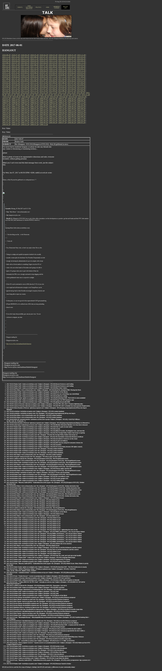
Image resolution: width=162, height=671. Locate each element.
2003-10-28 (34, 115)
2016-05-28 (62, 81)
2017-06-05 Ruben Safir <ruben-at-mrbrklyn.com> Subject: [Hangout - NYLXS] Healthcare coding (37, 396)
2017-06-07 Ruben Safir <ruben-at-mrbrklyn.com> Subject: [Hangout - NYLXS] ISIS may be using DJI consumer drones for (45, 443)
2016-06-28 (53, 81)
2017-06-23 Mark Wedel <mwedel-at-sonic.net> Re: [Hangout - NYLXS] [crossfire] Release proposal (38, 599)
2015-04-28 (16, 85)
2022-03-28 (81, 65)
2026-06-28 (25, 55)
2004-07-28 (34, 113)
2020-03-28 (53, 71)
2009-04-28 (6, 101)
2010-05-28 (54, 97)
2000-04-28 (6, 124)
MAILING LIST (65, 7)
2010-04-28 (63, 97)
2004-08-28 (25, 113)
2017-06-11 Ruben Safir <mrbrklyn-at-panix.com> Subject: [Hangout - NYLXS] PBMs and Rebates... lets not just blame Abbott (46, 531)
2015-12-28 (25, 83)
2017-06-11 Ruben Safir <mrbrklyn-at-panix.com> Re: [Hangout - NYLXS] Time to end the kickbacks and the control (42, 549)
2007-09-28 (16, 105)
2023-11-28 (62, 61)
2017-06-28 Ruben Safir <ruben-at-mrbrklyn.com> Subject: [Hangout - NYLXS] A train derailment (37, 648)
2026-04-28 (44, 55)
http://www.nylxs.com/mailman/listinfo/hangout (18, 344)
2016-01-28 (16, 83)
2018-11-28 (34, 75)
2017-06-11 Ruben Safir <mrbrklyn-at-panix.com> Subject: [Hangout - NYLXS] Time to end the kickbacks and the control (44, 547)
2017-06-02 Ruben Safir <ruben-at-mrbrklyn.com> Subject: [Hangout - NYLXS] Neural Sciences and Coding (40, 384)
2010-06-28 (44, 97)
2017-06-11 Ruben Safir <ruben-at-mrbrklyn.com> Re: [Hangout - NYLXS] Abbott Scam (34, 518)
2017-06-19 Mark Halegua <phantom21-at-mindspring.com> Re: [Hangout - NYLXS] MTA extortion (37, 589)
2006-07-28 (62, 107)
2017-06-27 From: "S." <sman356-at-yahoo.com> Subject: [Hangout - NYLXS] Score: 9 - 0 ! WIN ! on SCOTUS (40, 641)
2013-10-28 (15, 89)
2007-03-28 (72, 105)
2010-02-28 (82, 97)
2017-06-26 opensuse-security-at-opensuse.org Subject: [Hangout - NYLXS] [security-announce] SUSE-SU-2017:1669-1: (44, 629)
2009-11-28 (25, 99)
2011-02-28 (58, 95)
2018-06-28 (81, 75)
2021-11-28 (34, 67)
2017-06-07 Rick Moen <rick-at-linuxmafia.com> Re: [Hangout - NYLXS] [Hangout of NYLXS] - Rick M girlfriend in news (43, 460)
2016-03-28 (81, 81)
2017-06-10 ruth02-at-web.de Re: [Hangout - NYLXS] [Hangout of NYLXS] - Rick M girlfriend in (36, 508)
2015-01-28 (44, 85)
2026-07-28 (16, 55)
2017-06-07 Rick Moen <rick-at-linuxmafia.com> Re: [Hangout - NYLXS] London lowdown (34, 454)
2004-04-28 (62, 113)
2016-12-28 (81, 79)
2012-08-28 (62, 91)
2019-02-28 (6, 75)
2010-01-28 (6, 99)
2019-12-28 (81, 71)
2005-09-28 (72, 109)
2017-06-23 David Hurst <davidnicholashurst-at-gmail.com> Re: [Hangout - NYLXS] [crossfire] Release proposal (42, 611)
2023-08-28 (6, 63)
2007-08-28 (25, 105)
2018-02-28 (34, 77)
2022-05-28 (62, 65)
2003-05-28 (81, 115)
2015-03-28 (25, 85)
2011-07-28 (11, 95)
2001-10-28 (6, 121)
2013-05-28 (62, 89)
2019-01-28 (16, 75)
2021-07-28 (72, 67)
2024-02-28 (34, 61)
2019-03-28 (81, 73)
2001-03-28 (72, 121)
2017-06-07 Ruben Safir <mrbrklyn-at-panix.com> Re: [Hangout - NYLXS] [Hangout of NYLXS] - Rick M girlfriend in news (44, 462)
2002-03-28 (44, 119)
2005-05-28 (25, 111)
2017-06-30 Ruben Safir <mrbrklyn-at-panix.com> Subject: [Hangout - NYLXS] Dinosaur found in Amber (39, 663)
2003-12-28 (16, 115)
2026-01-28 (72, 55)
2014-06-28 (25, 87)
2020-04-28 (44, 71)
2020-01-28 (72, 71)
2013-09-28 (25, 89)
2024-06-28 (81, 59)
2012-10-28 (44, 91)
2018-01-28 (44, 77)
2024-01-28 (44, 61)
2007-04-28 (62, 105)
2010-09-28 (16, 97)
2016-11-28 (6, 81)
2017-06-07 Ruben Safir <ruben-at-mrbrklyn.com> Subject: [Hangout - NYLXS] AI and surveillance (37, 441)
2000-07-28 (62, 122)
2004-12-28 (72, 111)
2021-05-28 (6, 69)
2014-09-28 (81, 85)
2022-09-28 (25, 65)
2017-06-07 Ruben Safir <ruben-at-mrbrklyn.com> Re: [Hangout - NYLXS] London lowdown (35, 449)
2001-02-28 (81, 121)
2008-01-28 (62, 103)
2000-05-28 (81, 122)
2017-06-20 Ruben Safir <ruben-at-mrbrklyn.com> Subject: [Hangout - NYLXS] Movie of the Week (37, 595)
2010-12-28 (76, 95)
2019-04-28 (72, 73)
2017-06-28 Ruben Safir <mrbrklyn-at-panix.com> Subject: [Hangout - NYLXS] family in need (35, 646)
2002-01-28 (62, 119)
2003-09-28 (44, 115)
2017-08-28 (6, 79)
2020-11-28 (62, 69)
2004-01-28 (6, 115)
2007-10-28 (6, 105)
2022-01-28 (16, 67)
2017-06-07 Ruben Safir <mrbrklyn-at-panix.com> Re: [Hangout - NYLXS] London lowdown (35, 450)
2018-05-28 (6, 77)
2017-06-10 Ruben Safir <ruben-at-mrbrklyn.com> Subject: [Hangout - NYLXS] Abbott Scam (35, 514)
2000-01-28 (34, 124)
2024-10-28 (44, 59)
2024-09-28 (53, 59)
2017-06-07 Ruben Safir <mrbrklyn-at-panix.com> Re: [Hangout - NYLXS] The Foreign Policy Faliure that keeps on (42, 435)
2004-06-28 (44, 113)
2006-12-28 (16, 107)
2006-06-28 (72, 107)
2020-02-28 (62, 71)
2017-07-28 (16, 79)
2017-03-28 (53, 79)
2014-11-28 (62, 85)
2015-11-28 (34, 83)
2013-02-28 (6, 91)
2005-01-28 (62, 111)
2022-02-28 (6, 67)
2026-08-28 (6, 55)
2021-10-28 (44, 67)
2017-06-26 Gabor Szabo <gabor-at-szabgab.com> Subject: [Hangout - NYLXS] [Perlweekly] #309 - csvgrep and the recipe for (46, 625)
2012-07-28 (72, 91)
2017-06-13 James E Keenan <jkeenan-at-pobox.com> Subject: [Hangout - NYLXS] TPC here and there (39, 578)
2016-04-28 (72, 81)
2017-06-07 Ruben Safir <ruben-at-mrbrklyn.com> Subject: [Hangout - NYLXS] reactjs (33, 429)
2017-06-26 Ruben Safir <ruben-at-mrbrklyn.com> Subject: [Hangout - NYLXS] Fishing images (36, 627)
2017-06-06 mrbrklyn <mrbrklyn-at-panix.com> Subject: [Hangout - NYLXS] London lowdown (35, 411)
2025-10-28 (15, 57)
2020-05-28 (34, 71)
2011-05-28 (30, 95)
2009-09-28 (44, 99)
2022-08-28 (34, 65)
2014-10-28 (72, 85)
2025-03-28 (81, 57)
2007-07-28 (34, 105)
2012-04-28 (16, 93)
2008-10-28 (62, 101)
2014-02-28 (62, 87)
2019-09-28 (25, 73)
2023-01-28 (72, 63)
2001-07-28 (34, 121)
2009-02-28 (25, 101)
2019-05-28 (62, 73)
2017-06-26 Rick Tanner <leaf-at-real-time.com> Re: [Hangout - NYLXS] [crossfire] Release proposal (38, 635)
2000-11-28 (25, 122)
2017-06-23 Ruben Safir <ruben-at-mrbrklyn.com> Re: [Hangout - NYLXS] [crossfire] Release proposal (39, 615)
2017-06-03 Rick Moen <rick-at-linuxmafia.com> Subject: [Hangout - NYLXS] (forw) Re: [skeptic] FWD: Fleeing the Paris (44, 390)
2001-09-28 (16, 121)
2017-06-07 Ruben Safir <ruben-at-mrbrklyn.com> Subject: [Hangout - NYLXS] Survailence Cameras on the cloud (42, 439)
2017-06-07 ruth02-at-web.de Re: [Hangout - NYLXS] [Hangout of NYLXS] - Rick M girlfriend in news (37, 458)
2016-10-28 (15, 81)
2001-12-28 (72, 119)
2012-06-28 (81, 91)
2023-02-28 (62, 63)
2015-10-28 (44, 83)
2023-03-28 (53, 63)
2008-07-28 (6, 103)
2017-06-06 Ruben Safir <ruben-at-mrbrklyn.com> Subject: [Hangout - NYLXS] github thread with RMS (38, 402)
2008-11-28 (53, 101)
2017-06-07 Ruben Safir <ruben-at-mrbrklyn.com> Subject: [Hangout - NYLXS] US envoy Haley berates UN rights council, (44, 447)
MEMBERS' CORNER (57, 7)
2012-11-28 (34, 91)
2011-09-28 (81, 93)
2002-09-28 (72, 117)
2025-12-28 (81, 55)
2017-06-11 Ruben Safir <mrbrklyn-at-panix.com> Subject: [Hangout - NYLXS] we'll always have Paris (38, 561)
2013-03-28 (81, 89)
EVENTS (20, 7)
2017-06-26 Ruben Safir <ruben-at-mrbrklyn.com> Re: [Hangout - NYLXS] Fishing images (34, 633)
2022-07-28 (44, 65)
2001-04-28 (62, 121)
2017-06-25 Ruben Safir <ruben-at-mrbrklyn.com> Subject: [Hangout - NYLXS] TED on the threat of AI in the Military (42, 623)
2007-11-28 (81, 103)
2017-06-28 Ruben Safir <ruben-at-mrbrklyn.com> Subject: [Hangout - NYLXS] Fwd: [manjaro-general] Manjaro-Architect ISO (45, 656)
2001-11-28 (81, 119)
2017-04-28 (44, 79)
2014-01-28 (72, 87)
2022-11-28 (6, 65)
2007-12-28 (72, 103)
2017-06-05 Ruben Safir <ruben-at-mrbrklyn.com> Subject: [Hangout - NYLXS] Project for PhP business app (40, 400)
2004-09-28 (16, 113)
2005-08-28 (81, 109)
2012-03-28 (25, 93)
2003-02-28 (25, 117)
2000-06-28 (72, 122)
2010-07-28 (35, 97)
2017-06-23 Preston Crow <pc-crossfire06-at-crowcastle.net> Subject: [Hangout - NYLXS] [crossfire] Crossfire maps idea (45, 609)
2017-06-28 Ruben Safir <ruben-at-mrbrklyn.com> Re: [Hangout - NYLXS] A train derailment (35, 650)
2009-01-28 (34, 101)
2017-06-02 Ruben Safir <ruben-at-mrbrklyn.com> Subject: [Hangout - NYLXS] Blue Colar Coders (37, 388)
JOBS (47, 7)
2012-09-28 (53, 91)
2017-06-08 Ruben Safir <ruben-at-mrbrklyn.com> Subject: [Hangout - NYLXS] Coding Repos (35, 480)
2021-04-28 (16, 69)
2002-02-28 (53, 119)
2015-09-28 (53, 83)
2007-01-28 (6, 107)
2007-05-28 (53, 105)
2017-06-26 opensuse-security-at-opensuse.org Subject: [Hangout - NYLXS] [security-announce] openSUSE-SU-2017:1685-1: (46, 631)
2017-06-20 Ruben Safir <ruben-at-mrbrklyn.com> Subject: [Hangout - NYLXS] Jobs (33, 593)
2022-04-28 (72, 65)
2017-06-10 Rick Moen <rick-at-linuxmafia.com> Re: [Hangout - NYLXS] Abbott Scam (33, 516)
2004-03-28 (72, 113)
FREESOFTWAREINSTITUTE (29, 7)
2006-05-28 (81, 107)
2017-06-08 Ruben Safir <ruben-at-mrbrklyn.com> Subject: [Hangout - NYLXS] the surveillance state (38, 476)
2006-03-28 (16, 109)
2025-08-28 (34, 57)
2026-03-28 (53, 55)
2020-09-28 (81, 69)
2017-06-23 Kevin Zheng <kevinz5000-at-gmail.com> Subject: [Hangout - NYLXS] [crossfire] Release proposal (41, 597)
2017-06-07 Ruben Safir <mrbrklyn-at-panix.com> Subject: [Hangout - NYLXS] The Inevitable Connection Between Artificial (45, 437)
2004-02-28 (81, 113)
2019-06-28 (53, 73)
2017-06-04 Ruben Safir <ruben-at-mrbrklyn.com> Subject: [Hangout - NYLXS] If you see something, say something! (43, 394)
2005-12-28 (44, 109)
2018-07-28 (72, 75)
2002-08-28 (81, 117)
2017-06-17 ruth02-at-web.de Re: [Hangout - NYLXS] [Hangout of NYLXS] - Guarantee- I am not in (37, 585)
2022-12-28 (81, 63)
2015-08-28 (62, 83)
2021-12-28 (25, 67)
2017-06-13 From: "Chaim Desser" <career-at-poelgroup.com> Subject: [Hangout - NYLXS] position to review (41, 576)
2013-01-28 (16, 91)
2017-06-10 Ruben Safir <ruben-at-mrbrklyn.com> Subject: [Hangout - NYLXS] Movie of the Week (37, 512)
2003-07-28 (62, 115)
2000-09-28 (44, 122)
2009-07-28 (62, 99)
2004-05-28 (53, 113)
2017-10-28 (72, 77)
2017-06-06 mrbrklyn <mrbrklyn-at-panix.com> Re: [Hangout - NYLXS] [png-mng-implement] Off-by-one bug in (41, 413)
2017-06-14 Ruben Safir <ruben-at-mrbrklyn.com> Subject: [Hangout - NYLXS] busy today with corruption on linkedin (43, 580)
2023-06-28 (25, 63)
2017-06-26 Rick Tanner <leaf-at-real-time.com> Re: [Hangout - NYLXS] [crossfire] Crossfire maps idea (39, 639)
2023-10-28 (72, 61)
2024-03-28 (25, 61)
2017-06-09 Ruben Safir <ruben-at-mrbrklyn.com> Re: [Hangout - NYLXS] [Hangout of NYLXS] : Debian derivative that (43, 488)
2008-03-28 (44, 103)
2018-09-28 (53, 75)
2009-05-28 (81, 99)
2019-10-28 (15, 73)
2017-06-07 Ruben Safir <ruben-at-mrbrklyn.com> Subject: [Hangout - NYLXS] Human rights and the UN (39, 468)
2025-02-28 (6, 59)
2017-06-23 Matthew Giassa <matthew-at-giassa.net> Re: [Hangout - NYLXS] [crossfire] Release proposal (40, 607)
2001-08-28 (25, 121)
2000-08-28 (53, 122)
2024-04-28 (16, 61)
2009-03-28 (16, 101)
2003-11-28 (25, 115)
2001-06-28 (44, 121)
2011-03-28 (49, 95)
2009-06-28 (72, 99)
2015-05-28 (6, 85)
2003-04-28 (6, 117)
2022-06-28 (53, 65)
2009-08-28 (53, 99)
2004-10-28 (6, 113)
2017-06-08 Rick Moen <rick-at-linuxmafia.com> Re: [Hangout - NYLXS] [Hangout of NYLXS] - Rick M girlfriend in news (43, 470)
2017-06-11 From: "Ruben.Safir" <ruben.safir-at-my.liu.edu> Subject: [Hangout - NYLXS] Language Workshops (41, 557)
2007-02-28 (81, 105)
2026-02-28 (62, 55)
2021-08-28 (62, 67)
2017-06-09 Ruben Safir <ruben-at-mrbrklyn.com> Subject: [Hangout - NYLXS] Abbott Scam (35, 498)
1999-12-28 (44, 124)
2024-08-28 (62, 59)
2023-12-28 (53, 61)
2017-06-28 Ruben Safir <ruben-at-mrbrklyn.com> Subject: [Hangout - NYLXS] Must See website (37, 652)
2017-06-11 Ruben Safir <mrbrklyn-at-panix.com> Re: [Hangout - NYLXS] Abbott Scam (34, 520)
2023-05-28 (34, 63)
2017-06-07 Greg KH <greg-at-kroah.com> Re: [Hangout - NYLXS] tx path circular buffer (34, 456)
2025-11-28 (6, 57)
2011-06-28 (21, 95)
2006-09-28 (44, 107)
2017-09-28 (81, 77)
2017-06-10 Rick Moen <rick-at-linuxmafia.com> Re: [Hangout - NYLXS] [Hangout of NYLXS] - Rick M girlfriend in (42, 510)
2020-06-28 (25, 71)
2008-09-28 (72, 101)
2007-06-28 (44, 105)
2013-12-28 (81, 87)
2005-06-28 (16, 111)
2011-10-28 (71, 93)
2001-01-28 (6, 122)
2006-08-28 (53, 107)
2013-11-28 (6, 89)
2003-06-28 (72, 115)
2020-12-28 (53, 69)
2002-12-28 (44, 117)
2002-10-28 (62, 117)
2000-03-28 (16, 124)
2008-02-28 (53, 103)
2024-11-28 (34, 59)
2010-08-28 (26, 97)
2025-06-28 (53, 57)
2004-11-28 (81, 111)
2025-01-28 (16, 59)
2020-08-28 (6, 71)
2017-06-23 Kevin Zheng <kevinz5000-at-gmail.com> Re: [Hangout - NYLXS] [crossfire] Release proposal (39, 603)
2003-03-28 (16, 117)
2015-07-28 (72, 83)
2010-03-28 (73, 97)
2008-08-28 (81, 101)
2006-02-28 (25, 109)
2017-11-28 (62, 77)
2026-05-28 (34, 55)
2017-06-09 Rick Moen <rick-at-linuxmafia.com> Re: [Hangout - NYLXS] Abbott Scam (33, 500)
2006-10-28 (34, 107)
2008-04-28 (34, 103)
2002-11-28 (53, 117)
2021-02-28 (34, 69)
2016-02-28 (6, 83)
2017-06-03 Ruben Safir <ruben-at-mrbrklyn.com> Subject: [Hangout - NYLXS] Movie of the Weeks (37, 392)
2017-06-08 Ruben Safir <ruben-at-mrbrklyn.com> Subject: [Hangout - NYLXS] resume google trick (37, 478)
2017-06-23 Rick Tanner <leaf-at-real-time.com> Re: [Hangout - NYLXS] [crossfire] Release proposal (38, 601)
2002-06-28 (16, 119)
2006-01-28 (34, 109)
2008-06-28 (16, 103)
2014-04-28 (44, 87)
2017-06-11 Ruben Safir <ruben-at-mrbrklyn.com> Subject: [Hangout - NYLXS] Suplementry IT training (38, 559)
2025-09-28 (25, 57)
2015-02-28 (34, 85)
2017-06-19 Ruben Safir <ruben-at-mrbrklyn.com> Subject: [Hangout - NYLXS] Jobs (33, 591)
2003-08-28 (53, 115)
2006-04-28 (6, 109)
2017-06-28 (25, 79)
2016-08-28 (34, 81)
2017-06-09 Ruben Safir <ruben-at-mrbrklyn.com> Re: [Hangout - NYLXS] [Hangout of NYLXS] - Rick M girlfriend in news (44, 490)
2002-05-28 (25, 119)
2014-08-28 (6, 87)
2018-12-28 (25, 75)
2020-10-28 (72, 69)
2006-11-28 (25, 107)
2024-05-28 (6, 61)
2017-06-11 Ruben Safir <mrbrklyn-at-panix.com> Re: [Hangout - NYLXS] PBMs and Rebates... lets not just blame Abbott (44, 533)
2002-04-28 (34, 119)
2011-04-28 (39, 95)
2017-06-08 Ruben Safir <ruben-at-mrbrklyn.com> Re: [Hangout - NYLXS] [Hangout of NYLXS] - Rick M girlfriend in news (44, 474)
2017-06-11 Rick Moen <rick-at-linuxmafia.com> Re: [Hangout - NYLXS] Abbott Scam (33, 545)
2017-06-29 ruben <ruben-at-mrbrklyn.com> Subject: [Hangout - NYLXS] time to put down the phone (38, 658)
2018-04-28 (16, 77)
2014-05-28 (34, 87)
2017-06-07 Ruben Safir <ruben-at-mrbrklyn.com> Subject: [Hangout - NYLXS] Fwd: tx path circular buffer (40, 427)
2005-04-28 (34, 111)
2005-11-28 (53, 109)
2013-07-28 (44, 89)
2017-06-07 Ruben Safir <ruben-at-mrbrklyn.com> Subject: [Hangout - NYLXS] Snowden (34, 445)
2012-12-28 (25, 91)
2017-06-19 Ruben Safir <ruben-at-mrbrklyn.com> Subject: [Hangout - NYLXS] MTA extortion (35, 587)
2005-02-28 (53, 111)
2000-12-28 (16, 122)
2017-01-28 (72, 79)
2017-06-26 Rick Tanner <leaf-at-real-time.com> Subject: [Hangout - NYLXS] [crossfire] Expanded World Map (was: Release (45, 637)
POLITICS (38, 7)
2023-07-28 (16, 63)
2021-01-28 (44, 69)
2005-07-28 (6, 111)
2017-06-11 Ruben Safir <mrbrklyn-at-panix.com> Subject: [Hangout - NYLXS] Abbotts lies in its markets (39, 543)
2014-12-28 (53, 85)
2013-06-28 (53, 89)
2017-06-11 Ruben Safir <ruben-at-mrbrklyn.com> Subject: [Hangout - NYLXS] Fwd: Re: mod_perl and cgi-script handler (44, 555)
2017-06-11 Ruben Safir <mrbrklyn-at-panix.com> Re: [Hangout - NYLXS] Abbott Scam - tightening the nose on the (42, 530)
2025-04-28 (72, 57)
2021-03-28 (25, 69)
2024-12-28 (25, 59)
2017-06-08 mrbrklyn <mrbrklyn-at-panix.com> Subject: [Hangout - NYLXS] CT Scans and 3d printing (38, 472)
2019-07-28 (44, 73)
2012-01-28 (44, 93)
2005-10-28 (62, 109)
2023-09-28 (81, 61)
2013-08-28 (34, 89)
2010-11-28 (86, 95)
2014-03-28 (53, 87)
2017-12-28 (53, 77)
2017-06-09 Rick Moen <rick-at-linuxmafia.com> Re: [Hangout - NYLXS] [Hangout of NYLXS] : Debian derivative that (43, 496)
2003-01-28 (34, 117)
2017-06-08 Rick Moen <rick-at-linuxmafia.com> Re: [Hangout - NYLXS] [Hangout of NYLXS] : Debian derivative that (43, 486)
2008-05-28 (25, 103)
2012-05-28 (6, 93)
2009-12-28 (16, 99)
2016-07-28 (44, 81)
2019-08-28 (34, 73)
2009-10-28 (34, 99)
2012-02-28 (34, 93)
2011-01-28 (67, 95)
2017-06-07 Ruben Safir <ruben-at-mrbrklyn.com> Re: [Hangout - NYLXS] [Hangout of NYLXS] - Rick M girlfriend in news (44, 466)
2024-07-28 (72, 59)
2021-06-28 (81, 67)
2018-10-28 (44, 75)
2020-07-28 (16, 71)
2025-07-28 (44, 57)
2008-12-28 (44, 101)
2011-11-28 (62, 93)
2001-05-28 (53, 121)
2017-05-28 (34, 79)
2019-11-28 (6, 73)
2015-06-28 (81, 83)
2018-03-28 (25, 77)
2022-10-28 (15, 65)
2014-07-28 (16, 87)
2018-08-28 (62, 75)
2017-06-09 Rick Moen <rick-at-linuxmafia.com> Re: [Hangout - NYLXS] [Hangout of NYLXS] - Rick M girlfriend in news (43, 494)
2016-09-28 (25, 81)
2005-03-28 (44, 111)
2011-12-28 (53, 93)
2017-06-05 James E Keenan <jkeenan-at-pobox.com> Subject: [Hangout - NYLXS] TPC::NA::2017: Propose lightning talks (45, 404)
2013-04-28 (72, 89)
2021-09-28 (53, 67)
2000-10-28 (34, 122)
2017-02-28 (62, 79)
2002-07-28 (6, 119)
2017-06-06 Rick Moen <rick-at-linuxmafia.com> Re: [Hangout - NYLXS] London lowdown (34, 415)
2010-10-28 (7, 97)
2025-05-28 (62, 57)
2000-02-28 (25, 124)
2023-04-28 (44, 63)
